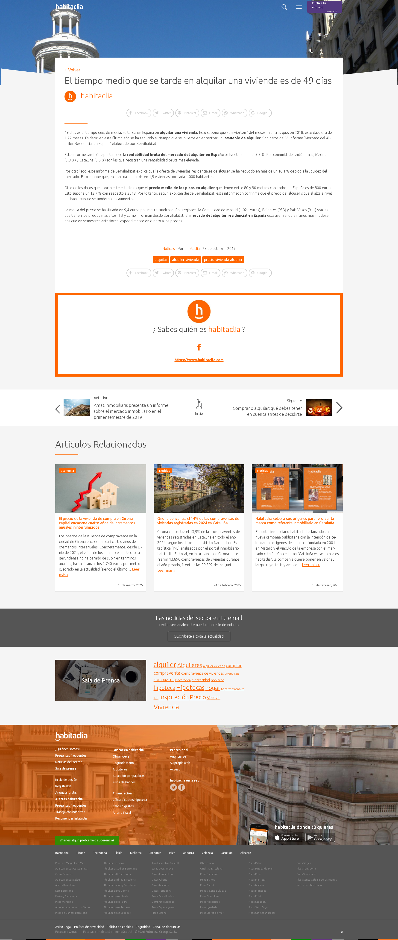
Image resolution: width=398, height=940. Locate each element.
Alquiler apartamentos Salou (72, 907)
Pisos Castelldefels (163, 896)
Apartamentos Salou (67, 879)
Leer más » (166, 570)
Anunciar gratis (66, 792)
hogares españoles (232, 688)
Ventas (213, 697)
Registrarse (63, 786)
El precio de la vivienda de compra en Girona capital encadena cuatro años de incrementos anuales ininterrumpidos (97, 522)
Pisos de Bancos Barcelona (71, 912)
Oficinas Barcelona (211, 868)
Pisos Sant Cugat (259, 907)
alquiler (165, 664)
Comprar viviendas (163, 901)
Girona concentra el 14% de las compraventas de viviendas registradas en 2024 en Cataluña (198, 520)
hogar (212, 687)
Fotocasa (89, 932)
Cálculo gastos (123, 806)
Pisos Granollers (209, 896)
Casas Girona (159, 879)
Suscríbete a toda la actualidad (199, 636)
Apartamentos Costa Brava (71, 868)
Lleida (118, 852)
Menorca (155, 852)
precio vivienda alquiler (223, 260)
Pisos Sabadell (257, 901)
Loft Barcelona (64, 890)
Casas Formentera (162, 874)
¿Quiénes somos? (67, 749)
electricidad (201, 680)
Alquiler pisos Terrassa (117, 907)
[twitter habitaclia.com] (173, 787)
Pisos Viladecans (306, 874)
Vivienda (166, 706)
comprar (234, 665)
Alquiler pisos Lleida (116, 896)
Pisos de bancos (124, 782)
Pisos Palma (255, 863)
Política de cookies (120, 927)
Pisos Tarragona (306, 868)
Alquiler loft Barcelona (117, 874)
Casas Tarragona (162, 890)
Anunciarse (178, 756)
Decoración (183, 680)
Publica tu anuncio (324, 7)
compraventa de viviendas (202, 673)
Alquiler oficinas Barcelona (120, 879)
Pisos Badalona (209, 874)
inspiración (174, 697)
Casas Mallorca (160, 885)
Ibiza (172, 852)
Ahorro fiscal (122, 812)
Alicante (245, 852)
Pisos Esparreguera (163, 907)
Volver (74, 69)
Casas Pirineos (63, 874)
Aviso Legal (63, 927)
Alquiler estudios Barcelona (120, 868)
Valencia (207, 852)
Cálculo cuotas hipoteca (130, 800)
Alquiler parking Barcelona (120, 885)
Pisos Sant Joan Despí (262, 912)
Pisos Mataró (256, 885)
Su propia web (180, 763)
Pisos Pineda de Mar (261, 868)
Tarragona (100, 852)
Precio (198, 697)
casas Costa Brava (162, 868)
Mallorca (136, 852)
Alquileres (189, 665)
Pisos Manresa (257, 879)
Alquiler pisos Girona (116, 890)
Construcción (232, 673)
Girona (80, 852)
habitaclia (97, 95)
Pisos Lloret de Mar (211, 912)
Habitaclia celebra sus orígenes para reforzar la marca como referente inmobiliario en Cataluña (294, 520)
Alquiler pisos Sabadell (117, 912)
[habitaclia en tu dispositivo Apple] (289, 840)
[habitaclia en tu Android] (320, 840)
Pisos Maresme (64, 901)
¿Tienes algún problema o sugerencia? (87, 840)
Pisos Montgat (257, 890)
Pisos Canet (207, 885)
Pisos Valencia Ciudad (213, 890)
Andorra (188, 852)
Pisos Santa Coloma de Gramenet (317, 879)
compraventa (167, 673)
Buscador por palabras (129, 776)
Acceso (175, 769)
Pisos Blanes (207, 879)
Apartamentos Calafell (165, 863)
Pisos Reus (255, 874)
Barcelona (62, 852)
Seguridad (143, 927)
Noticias (168, 248)
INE (156, 698)
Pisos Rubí (255, 896)
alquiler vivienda (185, 260)
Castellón (227, 852)
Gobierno (217, 680)
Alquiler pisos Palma (116, 901)
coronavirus (164, 679)
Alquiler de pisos (114, 863)
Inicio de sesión (66, 780)
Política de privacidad (89, 927)
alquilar (161, 260)
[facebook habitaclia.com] (181, 787)
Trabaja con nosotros (70, 812)
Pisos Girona (159, 912)
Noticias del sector (68, 762)
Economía (67, 470)
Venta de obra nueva (309, 885)
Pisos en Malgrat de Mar (70, 863)
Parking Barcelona (66, 896)
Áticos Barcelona (65, 885)
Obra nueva (121, 756)
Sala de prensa (65, 768)
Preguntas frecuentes (71, 755)
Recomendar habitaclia (71, 818)
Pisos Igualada (208, 907)
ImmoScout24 (124, 932)
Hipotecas (190, 687)
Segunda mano (123, 763)
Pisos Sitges (304, 863)
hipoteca (165, 688)
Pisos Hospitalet (210, 901)
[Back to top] (387, 929)
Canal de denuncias (167, 927)
